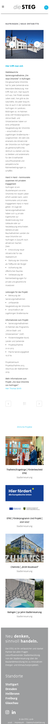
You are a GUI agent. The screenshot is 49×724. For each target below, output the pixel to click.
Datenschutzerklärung (35, 722)
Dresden (11, 689)
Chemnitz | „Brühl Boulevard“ (24, 567)
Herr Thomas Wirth (13, 388)
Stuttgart (11, 684)
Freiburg (11, 698)
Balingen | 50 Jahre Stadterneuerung (24, 612)
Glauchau (11, 703)
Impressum (19, 722)
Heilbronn (12, 694)
